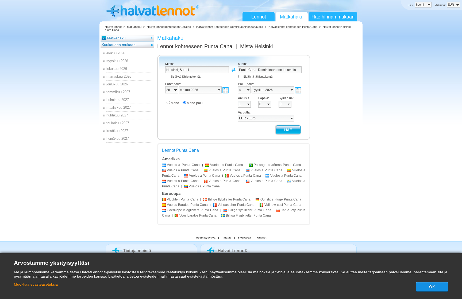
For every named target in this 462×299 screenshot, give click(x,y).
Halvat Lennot (232, 250)
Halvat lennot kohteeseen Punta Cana (292, 26)
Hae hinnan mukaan (333, 17)
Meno (175, 103)
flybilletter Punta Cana (229, 199)
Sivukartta (244, 237)
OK (432, 287)
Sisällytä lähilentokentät (186, 76)
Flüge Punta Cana (280, 199)
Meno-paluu (196, 103)
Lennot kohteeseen (194, 46)
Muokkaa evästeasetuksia (36, 284)
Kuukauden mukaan (119, 45)
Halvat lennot (113, 26)
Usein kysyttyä (205, 237)
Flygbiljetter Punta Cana (248, 215)
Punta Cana (182, 199)
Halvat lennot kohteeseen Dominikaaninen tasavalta (229, 26)
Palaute (227, 237)
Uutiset (261, 237)
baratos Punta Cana (198, 215)
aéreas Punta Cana (277, 165)
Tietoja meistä (137, 250)
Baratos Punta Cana (187, 205)
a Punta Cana (183, 165)
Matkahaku (291, 17)
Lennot (258, 17)
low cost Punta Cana (282, 205)
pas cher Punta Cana (236, 205)
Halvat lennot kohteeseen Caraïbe (169, 26)
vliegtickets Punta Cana (192, 210)
